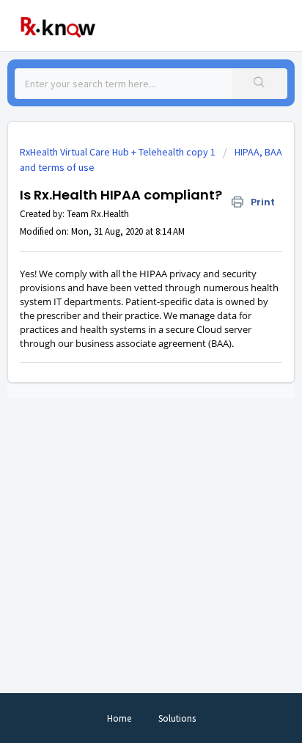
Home (119, 718)
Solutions (177, 718)
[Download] (124, 361)
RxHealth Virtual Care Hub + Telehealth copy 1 (118, 151)
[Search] (259, 83)
